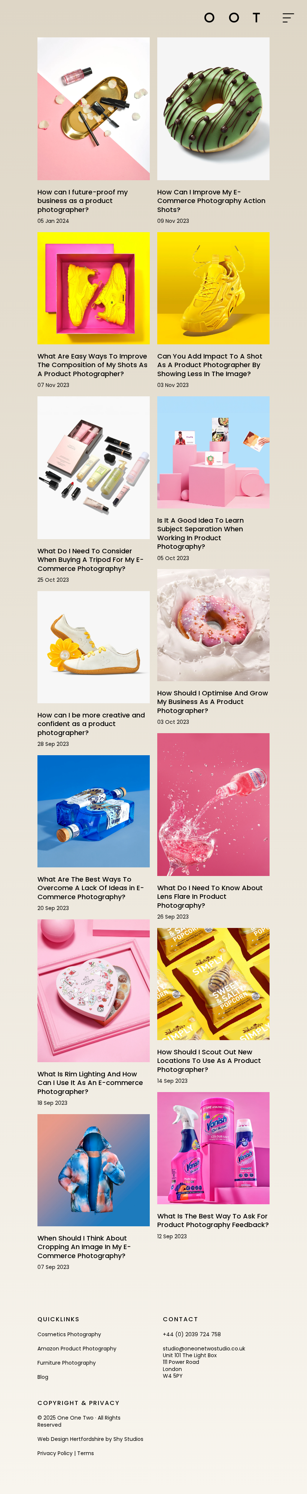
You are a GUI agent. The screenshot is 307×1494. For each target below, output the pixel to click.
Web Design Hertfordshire (70, 1439)
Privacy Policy (55, 1453)
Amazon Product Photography (76, 1348)
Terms (85, 1453)
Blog (42, 1377)
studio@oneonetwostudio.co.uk (204, 1348)
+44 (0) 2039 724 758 (192, 1334)
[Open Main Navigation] (288, 18)
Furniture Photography (66, 1363)
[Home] (232, 17)
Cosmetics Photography (69, 1334)
